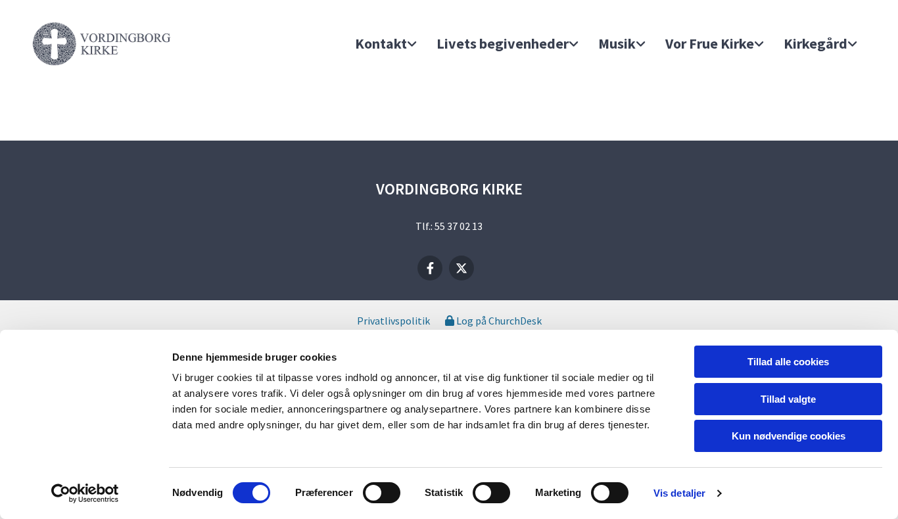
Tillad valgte (788, 399)
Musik (617, 43)
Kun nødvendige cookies (788, 435)
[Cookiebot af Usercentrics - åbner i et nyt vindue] (85, 493)
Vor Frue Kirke (709, 43)
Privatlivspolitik (393, 320)
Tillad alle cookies (788, 361)
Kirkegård (815, 43)
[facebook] (430, 268)
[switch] (381, 492)
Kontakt (381, 43)
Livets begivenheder (503, 43)
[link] (386, 44)
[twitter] (461, 268)
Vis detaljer (679, 493)
